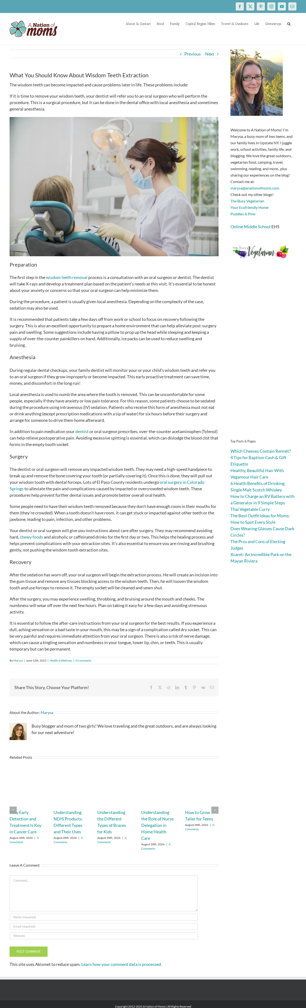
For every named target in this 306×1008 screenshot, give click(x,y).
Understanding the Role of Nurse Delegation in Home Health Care (157, 825)
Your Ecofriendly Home (249, 207)
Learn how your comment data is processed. (121, 964)
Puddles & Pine (242, 214)
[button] (288, 23)
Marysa (18, 660)
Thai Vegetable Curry (250, 509)
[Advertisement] (263, 356)
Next (209, 53)
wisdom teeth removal (66, 277)
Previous (192, 53)
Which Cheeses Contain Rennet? (260, 451)
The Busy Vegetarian (247, 201)
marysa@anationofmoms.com (254, 188)
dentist (82, 431)
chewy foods (31, 537)
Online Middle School (250, 226)
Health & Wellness (61, 660)
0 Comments (83, 660)
